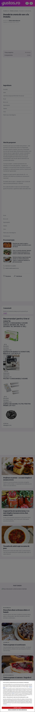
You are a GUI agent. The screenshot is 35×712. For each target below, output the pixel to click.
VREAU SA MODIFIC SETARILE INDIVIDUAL (17, 709)
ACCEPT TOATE (17, 707)
